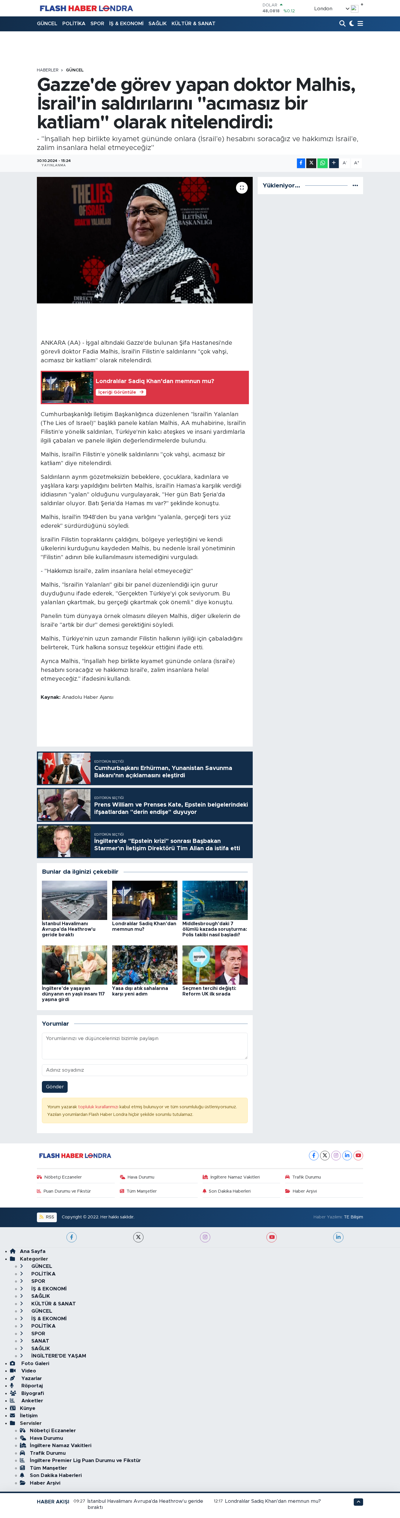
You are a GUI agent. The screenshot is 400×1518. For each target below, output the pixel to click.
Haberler (48, 70)
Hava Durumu (141, 1177)
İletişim (29, 1415)
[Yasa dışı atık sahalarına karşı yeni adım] (144, 964)
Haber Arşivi (305, 1191)
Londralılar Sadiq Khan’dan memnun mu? (273, 1501)
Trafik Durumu (306, 1177)
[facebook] (71, 1237)
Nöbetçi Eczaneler (63, 1177)
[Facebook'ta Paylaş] (301, 163)
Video (28, 1370)
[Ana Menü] (359, 24)
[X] (325, 1155)
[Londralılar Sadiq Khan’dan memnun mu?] (144, 899)
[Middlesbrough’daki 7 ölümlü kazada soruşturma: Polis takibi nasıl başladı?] (215, 899)
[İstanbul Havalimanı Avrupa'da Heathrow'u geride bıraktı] (74, 899)
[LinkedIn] (347, 1155)
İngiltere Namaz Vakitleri (235, 1177)
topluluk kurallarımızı (98, 1107)
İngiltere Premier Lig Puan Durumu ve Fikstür (85, 1460)
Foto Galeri (34, 1363)
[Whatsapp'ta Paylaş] (322, 163)
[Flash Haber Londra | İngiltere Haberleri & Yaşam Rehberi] (86, 8)
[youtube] (271, 1237)
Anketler (31, 1400)
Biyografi (32, 1393)
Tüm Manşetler (142, 1191)
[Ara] (343, 24)
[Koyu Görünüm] (351, 24)
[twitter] (138, 1237)
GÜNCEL (47, 23)
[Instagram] (336, 1155)
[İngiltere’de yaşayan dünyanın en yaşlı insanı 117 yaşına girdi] (74, 964)
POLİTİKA (74, 23)
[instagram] (205, 1237)
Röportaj (31, 1385)
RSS (49, 1217)
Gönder (55, 1086)
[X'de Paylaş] (311, 163)
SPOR (97, 23)
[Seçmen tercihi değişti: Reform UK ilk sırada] (215, 964)
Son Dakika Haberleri (230, 1191)
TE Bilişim (353, 1217)
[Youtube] (358, 1155)
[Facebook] (314, 1155)
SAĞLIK (157, 23)
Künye (27, 1408)
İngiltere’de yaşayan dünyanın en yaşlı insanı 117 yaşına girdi (73, 994)
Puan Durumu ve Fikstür (67, 1191)
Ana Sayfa (32, 1251)
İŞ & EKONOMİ (126, 23)
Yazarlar (31, 1378)
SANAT (39, 1340)
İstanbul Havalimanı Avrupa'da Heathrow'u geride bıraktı (68, 929)
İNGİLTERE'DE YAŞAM (58, 1355)
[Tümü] (355, 185)
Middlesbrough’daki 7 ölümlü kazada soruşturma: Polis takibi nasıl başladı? (214, 929)
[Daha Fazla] (334, 163)
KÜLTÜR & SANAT (194, 23)
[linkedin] (338, 1237)
